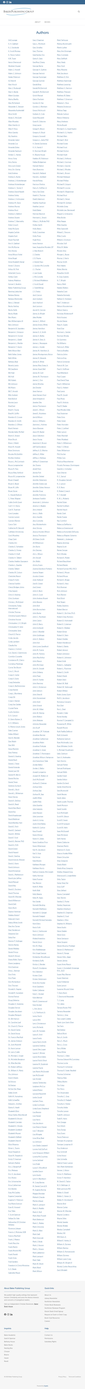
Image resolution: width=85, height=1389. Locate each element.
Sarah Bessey (62, 794)
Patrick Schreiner (63, 362)
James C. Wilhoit (39, 321)
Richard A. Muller (63, 558)
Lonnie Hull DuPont (40, 1149)
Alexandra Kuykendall (16, 110)
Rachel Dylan (62, 502)
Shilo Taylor (61, 879)
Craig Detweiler (14, 682)
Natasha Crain (62, 291)
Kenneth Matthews (40, 909)
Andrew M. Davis (14, 203)
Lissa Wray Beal (38, 1138)
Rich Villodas (62, 554)
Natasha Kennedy (63, 295)
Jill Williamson (38, 543)
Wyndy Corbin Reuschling (66, 1266)
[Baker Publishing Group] (18, 11)
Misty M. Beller (62, 247)
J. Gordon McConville (41, 266)
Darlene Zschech (14, 786)
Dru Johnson (13, 1074)
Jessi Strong (37, 528)
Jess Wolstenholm (39, 524)
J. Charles (36, 255)
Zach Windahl (62, 1270)
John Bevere (37, 602)
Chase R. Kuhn (13, 580)
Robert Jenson (62, 650)
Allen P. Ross (13, 129)
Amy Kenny (12, 162)
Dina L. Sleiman (14, 971)
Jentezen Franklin (39, 498)
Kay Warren (37, 883)
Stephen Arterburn (64, 909)
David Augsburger (15, 815)
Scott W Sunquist (63, 824)
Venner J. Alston (63, 1170)
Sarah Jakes (61, 798)
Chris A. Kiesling (14, 595)
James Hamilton (39, 328)
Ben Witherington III (15, 321)
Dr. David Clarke (14, 1030)
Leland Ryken (37, 1090)
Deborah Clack (13, 919)
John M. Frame (38, 650)
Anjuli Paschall (13, 240)
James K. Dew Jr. (39, 340)
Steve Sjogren (62, 942)
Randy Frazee (62, 517)
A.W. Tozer (12, 59)
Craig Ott (11, 697)
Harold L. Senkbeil (39, 177)
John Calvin (37, 621)
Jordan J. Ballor (38, 768)
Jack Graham (37, 299)
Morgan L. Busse (63, 255)
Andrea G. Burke (14, 177)
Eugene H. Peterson (15, 1200)
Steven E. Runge (63, 953)
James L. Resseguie (40, 343)
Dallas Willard (13, 734)
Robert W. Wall (62, 683)
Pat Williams (61, 343)
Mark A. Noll (37, 1212)
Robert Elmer (62, 632)
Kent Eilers (37, 924)
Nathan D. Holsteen (64, 299)
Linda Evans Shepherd (41, 1108)
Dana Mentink (13, 749)
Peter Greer (61, 421)
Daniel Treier (13, 782)
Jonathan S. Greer (39, 750)
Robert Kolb (61, 661)
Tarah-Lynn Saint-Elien (65, 1022)
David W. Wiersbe (14, 897)
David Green (13, 849)
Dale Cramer (13, 730)
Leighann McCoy (39, 1086)
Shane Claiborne (63, 842)
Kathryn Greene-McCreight (43, 872)
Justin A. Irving (38, 820)
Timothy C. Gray (63, 1096)
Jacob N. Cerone (39, 310)
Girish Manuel (38, 95)
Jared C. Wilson (38, 410)
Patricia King (61, 358)
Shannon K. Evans (63, 850)
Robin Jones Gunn (64, 694)
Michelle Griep (62, 206)
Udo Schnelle (62, 1159)
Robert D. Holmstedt (64, 621)
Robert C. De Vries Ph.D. (66, 613)
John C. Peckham (39, 617)
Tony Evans (61, 1133)
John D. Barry (38, 624)
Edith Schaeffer (14, 1100)
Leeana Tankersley (39, 1083)
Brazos (6, 1355)
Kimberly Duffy (38, 961)
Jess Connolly (38, 521)
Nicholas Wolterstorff (65, 314)
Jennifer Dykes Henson (41, 487)
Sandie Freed (62, 776)
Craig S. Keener (14, 701)
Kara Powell (37, 831)
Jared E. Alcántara (39, 413)
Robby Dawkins (63, 606)
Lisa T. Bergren (38, 1131)
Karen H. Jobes (38, 839)
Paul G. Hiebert (62, 388)
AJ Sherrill (12, 81)
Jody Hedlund (38, 580)
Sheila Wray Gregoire (65, 868)
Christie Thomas (14, 612)
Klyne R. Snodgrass (40, 968)
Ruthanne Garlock (63, 739)
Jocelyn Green (38, 576)
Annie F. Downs (14, 266)
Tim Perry (60, 1089)
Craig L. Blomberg (15, 693)
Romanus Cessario (64, 702)
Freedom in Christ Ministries (18, 1265)
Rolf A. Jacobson (63, 698)
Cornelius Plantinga (15, 664)
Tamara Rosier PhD (64, 1008)
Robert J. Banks (63, 646)
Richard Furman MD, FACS (67, 569)
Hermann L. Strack (39, 218)
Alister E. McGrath (15, 118)
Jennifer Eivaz (38, 491)
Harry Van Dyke (38, 192)
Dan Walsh (12, 741)
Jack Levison (37, 306)
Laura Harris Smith (39, 1042)
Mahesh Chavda (38, 1197)
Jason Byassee (38, 428)
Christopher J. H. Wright (17, 623)
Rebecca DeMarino (64, 524)
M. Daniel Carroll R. (40, 1186)
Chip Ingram (13, 591)
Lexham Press (38, 1101)
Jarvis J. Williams (39, 421)
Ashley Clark (13, 277)
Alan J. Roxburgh (14, 88)
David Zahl (12, 904)
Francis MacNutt (14, 1236)
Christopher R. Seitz (15, 627)
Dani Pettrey (13, 753)
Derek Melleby (13, 949)
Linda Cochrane (38, 1105)
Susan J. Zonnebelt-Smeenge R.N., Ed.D (68, 969)
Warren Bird (61, 1204)
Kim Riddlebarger (39, 950)
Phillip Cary (61, 458)
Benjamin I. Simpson (16, 332)
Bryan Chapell (13, 480)
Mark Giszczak (38, 1238)
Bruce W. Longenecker (16, 476)
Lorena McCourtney (40, 1157)
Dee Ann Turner (14, 926)
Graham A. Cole (39, 114)
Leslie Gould (37, 1097)
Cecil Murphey (13, 535)
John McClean (38, 665)
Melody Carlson (63, 114)
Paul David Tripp (63, 380)
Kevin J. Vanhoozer (40, 931)
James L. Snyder (39, 347)
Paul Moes (61, 399)
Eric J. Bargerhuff (14, 1167)
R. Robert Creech (63, 491)
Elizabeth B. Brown (15, 1119)
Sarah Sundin (62, 809)
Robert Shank (62, 676)
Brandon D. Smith (14, 421)
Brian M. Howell (14, 447)
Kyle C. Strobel (38, 994)
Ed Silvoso (12, 1082)
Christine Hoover (14, 619)
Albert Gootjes (13, 95)
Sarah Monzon (62, 805)
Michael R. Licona (63, 188)
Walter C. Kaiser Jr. (64, 1196)
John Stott (36, 702)
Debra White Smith (15, 923)
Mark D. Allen (37, 1231)
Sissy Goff (60, 887)
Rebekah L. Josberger (65, 539)
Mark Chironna (38, 1227)
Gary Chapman (38, 40)
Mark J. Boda (37, 1242)
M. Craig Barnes (38, 1182)
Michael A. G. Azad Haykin (66, 129)
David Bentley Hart (15, 823)
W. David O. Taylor (64, 1181)
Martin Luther (62, 48)
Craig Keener (13, 690)
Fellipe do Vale (13, 1218)
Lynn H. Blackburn (39, 1179)
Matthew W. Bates (63, 95)
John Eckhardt (38, 628)
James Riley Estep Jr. (40, 365)
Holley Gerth (37, 225)
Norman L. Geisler (64, 332)
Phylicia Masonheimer (65, 462)
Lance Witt (37, 1020)
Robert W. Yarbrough (64, 687)
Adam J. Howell (14, 70)
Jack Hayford (37, 303)
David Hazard (13, 852)
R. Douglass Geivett (64, 480)
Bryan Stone (12, 491)
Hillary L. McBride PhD (41, 221)
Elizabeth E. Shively (15, 1126)
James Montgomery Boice (43, 354)
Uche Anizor (61, 1156)
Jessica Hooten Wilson (41, 532)
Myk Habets (61, 266)
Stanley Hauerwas (63, 905)
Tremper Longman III (64, 1144)
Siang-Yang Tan (62, 883)
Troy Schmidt (62, 1152)
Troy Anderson (62, 1148)
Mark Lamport (38, 1256)
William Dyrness (63, 1255)
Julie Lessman (38, 816)
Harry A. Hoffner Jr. (40, 188)
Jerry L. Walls (37, 513)
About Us (48, 1295)
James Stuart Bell (39, 369)
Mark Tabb (36, 1260)
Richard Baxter (62, 565)
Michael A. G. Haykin (64, 132)
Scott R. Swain (62, 820)
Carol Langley (13, 513)
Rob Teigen (61, 602)
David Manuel (13, 882)
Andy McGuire (13, 229)
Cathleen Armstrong (15, 532)
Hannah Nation (38, 166)
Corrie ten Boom (14, 667)
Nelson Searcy (62, 310)
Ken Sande (37, 901)
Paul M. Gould (62, 395)
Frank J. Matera (14, 1239)
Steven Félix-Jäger (64, 957)
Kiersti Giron (37, 942)
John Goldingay (38, 635)
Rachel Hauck (62, 510)
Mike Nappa (61, 221)
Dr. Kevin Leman (14, 1048)
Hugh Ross (37, 240)
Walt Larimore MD (64, 1189)
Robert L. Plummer (64, 669)
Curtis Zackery (13, 712)
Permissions (49, 1338)
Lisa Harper (37, 1116)
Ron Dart (60, 705)
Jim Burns (36, 547)
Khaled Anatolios (39, 938)
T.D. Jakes (60, 1004)
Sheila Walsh (61, 865)
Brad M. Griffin (13, 413)
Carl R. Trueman (14, 510)
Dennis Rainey (13, 945)
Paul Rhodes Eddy (63, 410)
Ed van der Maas (14, 1089)
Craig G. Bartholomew (16, 686)
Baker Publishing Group (17, 288)
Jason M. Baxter (38, 432)
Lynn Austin (37, 1175)
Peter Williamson (63, 450)
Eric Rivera (12, 1178)
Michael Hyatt (62, 155)
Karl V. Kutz (37, 853)
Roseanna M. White (64, 724)
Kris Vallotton (38, 972)
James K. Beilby (38, 336)
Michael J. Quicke (63, 166)
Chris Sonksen (13, 598)
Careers (47, 1321)
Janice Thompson (39, 406)
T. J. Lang (60, 1000)
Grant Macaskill (38, 118)
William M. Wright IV (64, 1263)
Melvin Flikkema (63, 118)
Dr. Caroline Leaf (14, 1022)
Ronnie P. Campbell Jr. (65, 720)
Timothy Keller (62, 1107)
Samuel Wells (62, 772)
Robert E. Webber (63, 628)
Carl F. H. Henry (14, 506)
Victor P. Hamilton (64, 1178)
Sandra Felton (62, 779)
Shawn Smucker (63, 857)
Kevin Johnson (38, 935)
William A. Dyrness (64, 1244)
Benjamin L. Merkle (15, 343)
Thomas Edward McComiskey (68, 1059)
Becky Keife (12, 310)
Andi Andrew (13, 173)
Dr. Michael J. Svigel (15, 1056)
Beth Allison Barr (14, 351)
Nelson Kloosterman (64, 306)
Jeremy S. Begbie (39, 506)
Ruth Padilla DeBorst (64, 731)
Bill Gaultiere (13, 369)
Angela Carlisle (13, 232)
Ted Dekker (61, 1030)
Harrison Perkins (39, 184)
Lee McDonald (38, 1075)
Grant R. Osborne (39, 121)
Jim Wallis (36, 561)
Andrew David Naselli (16, 192)
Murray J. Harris (63, 258)
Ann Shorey (12, 251)
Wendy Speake (62, 1222)
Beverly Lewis (13, 365)
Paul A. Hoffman (63, 369)
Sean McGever (62, 835)
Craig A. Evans (13, 679)
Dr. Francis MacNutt (15, 1037)
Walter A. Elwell (63, 1193)
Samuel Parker (62, 765)
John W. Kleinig (38, 713)
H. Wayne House (39, 155)
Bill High (11, 373)
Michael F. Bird (62, 140)
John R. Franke (38, 680)
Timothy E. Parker (63, 1104)
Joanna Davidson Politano (42, 569)
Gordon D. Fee (38, 103)
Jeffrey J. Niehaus (39, 458)
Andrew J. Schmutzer (16, 199)
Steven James (62, 961)
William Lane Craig (64, 1259)
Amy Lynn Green (14, 166)
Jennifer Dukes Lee (40, 484)
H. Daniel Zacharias (40, 144)
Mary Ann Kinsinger (64, 51)
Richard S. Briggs (63, 580)
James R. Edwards (39, 358)
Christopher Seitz (14, 631)
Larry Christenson (39, 1023)
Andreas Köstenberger (16, 184)
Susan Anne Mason (64, 964)
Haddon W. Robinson (40, 158)
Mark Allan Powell (39, 1216)
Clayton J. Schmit (14, 649)
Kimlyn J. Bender (39, 964)
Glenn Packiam (38, 99)
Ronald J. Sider (62, 713)
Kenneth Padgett (39, 916)
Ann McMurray (13, 247)
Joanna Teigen (38, 572)
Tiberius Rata (62, 1078)
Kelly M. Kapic (38, 898)
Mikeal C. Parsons (63, 232)
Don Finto (12, 974)
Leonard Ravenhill (39, 1094)
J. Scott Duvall (38, 284)
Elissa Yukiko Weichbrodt (17, 1115)
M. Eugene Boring (39, 1190)
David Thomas (13, 893)
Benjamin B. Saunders (16, 328)
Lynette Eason (38, 1171)
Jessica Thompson (40, 535)
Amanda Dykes (13, 147)
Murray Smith (62, 262)
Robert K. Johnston (64, 658)
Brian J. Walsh (13, 443)
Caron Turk (12, 524)
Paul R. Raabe (62, 406)
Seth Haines (61, 839)
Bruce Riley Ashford (15, 473)
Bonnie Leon (13, 402)
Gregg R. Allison (39, 129)
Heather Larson (38, 206)
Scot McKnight (62, 813)
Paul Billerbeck (62, 373)
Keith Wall (36, 890)
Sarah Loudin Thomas (65, 802)
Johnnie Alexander (40, 724)
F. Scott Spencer (14, 1215)
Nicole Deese (62, 321)
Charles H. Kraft (14, 554)
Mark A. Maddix (38, 1208)
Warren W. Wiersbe (64, 1211)
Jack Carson (37, 295)
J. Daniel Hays (38, 262)
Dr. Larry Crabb (14, 1052)
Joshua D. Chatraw (40, 783)
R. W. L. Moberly (63, 498)
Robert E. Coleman (64, 624)
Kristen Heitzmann (39, 979)
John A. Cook (38, 595)
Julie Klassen (37, 813)
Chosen (7, 1351)
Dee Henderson (14, 930)
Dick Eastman (13, 967)
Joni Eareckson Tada (40, 761)
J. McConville (38, 277)
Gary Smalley (37, 48)
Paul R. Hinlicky (63, 402)
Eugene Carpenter (15, 1196)
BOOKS (47, 22)
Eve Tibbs (11, 1211)
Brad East (11, 406)
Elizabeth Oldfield (14, 1137)
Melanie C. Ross (63, 103)
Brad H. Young (13, 410)
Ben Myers (12, 317)
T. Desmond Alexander (65, 997)
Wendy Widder (62, 1226)
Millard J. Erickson (64, 240)
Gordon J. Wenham (40, 107)
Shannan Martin (63, 846)
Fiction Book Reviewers (53, 1305)
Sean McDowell (63, 831)
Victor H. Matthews (64, 1174)
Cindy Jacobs (13, 638)
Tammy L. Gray (62, 1015)
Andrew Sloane (14, 218)
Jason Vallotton (38, 436)
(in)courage (12, 40)
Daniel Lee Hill (13, 771)
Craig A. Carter (13, 675)
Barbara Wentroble (15, 299)
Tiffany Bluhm (62, 1082)
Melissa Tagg (61, 110)
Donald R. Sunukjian (15, 993)
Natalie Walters (62, 288)
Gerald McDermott (40, 88)
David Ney (12, 886)
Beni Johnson (13, 325)
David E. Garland (14, 830)
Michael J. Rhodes (64, 169)
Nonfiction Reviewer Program (55, 1308)
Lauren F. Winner (39, 1053)
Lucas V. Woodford (40, 1168)
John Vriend (37, 705)
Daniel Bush (12, 760)
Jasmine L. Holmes (40, 425)
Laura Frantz (37, 1038)
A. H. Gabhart (13, 44)
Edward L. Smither (15, 1104)
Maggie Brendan (39, 1194)
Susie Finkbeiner (63, 982)
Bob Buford (12, 399)
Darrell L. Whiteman (15, 793)
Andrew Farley (13, 195)
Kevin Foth (37, 927)
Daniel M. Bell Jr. (14, 775)
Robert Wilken (62, 691)
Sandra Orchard (63, 783)
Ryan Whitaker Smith (64, 746)
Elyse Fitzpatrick (14, 1152)
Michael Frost (62, 147)
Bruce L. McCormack (16, 462)
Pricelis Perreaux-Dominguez (68, 465)
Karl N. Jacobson (39, 850)
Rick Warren (61, 595)
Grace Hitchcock (39, 110)
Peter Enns (61, 417)
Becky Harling (13, 306)
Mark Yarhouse (62, 40)
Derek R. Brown (14, 956)
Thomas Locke (62, 1063)
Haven (6, 1358)
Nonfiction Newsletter (52, 1301)
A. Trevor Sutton (14, 55)
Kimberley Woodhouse (41, 957)
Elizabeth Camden (15, 1122)
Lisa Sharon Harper (40, 1127)
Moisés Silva (61, 251)
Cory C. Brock (13, 671)
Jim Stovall (37, 558)
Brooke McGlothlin (15, 454)
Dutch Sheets (13, 1078)
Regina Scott (61, 547)
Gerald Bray (37, 84)
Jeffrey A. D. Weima (40, 450)
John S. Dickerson (39, 687)
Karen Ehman (38, 835)
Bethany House (9, 1342)
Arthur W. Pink (13, 269)
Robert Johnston (63, 654)
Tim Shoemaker (63, 1093)
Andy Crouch (13, 225)
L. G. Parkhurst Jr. (39, 1012)
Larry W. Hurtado (39, 1031)
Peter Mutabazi (62, 439)
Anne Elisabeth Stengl (16, 262)
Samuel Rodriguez (64, 768)
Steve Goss (61, 935)
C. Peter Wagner (14, 498)
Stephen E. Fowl (63, 916)
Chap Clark (12, 539)
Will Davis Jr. (61, 1237)
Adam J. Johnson (14, 73)
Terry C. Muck (62, 1041)
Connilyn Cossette (15, 656)
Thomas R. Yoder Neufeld (66, 1070)
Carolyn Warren (14, 521)
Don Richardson (14, 982)
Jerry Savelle (37, 517)
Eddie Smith (12, 1093)
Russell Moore (62, 728)
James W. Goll (38, 373)
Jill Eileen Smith (38, 539)
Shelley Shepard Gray (65, 872)
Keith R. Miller (38, 887)
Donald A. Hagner (14, 989)
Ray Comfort (62, 521)
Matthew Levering (63, 84)
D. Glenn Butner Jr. (15, 719)
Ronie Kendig (62, 717)
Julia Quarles (37, 805)
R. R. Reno (61, 487)
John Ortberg (38, 672)
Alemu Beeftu (13, 99)
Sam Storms (61, 761)
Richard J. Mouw (63, 572)
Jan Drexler (37, 388)
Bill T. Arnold (13, 391)
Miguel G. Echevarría (64, 214)
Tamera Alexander (63, 1011)
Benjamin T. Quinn (15, 347)
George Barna (38, 66)
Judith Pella (37, 802)
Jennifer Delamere (40, 480)
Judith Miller (37, 798)
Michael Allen (62, 136)
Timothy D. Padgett (64, 1100)
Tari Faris (60, 1026)
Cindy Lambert (13, 642)
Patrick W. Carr (62, 365)
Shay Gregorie (62, 861)
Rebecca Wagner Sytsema (66, 535)
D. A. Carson (13, 716)
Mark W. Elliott (38, 1264)
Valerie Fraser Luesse (65, 1163)
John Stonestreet (39, 698)
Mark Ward (37, 1268)
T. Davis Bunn (62, 993)
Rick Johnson (62, 591)
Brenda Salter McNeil (16, 432)
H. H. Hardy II (37, 147)
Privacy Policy (62, 1376)
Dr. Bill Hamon (13, 1019)
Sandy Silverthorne (64, 787)
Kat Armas (36, 857)
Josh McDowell (38, 779)
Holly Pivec (37, 236)
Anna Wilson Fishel (15, 255)
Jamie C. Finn (38, 380)
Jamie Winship (38, 384)
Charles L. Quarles (15, 565)
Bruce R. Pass (13, 469)
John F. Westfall (38, 632)
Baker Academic (9, 1335)
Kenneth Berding (39, 905)
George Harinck (39, 73)
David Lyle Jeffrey (14, 878)
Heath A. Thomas (39, 195)
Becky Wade (13, 314)
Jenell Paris (37, 469)
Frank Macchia (13, 1243)
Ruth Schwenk (62, 735)
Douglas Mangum (14, 1015)
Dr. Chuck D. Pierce (15, 1026)
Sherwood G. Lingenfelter (66, 876)
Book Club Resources (52, 1318)
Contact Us (49, 1335)
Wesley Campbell (63, 1230)
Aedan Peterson (14, 77)
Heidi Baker (37, 210)
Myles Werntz (62, 269)
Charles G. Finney (14, 550)
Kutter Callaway (38, 990)
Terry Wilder (61, 1048)
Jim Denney (37, 550)
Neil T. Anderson (63, 303)
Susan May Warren (64, 974)
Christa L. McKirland (15, 602)
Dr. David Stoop (14, 1034)
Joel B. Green (38, 584)
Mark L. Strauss (38, 1249)
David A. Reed (13, 804)
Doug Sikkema (13, 1000)
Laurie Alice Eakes (39, 1057)
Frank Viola (12, 1258)
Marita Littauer (38, 1201)
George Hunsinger (39, 77)
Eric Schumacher (14, 1181)
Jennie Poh (37, 473)
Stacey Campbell (63, 894)
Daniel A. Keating (14, 756)
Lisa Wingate (37, 1134)
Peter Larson (61, 432)
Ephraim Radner (14, 1163)
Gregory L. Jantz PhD (41, 140)
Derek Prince (13, 952)
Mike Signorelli (62, 229)
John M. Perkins (39, 654)
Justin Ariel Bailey (39, 824)
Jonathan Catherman (40, 739)
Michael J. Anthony (64, 158)
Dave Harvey (13, 797)
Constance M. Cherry (16, 660)
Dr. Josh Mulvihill (14, 1045)
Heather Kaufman (39, 203)
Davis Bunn (12, 908)
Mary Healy (61, 62)
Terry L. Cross (62, 1045)
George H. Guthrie (39, 70)
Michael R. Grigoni (64, 184)
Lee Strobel (37, 1079)
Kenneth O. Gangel (40, 913)
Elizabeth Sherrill (14, 1141)
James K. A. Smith (39, 332)
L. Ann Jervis (37, 1009)
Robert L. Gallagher (64, 665)
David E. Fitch (13, 827)
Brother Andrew (14, 458)
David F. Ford (13, 838)
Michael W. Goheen (64, 203)
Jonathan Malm (38, 742)
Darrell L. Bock (13, 790)
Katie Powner (38, 879)
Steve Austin (61, 927)
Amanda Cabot (13, 140)
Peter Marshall (62, 436)
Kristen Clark (37, 975)
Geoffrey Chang (39, 62)
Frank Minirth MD (14, 1251)
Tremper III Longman (64, 1141)
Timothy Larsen (63, 1111)
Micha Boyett (62, 125)
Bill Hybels (12, 380)
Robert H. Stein (62, 635)
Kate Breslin (37, 861)
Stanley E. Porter (63, 901)
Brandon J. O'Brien (15, 425)
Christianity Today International (14, 607)
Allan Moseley (13, 121)
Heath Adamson (39, 199)
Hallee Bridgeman (39, 162)
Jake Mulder (37, 317)
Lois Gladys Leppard (40, 1145)
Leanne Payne (38, 1068)
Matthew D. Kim (63, 77)
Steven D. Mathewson (65, 950)
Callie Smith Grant (15, 502)
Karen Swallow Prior (40, 842)
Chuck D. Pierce (14, 634)
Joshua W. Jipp (38, 794)
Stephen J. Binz (62, 920)
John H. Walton (38, 639)
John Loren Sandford (40, 646)
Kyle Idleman (37, 998)
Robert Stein (61, 680)
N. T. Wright (61, 280)
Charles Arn (12, 543)
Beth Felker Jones (15, 354)
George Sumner (39, 81)
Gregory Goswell (39, 136)
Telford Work (62, 1034)
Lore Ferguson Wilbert (41, 1153)
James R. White (38, 362)
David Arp (12, 812)
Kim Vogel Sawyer (39, 953)
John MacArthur (39, 658)
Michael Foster (62, 144)
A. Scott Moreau (14, 51)
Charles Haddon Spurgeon (18, 561)
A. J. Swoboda (13, 48)
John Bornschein (39, 609)
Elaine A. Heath (13, 1107)
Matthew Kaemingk (64, 81)
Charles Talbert (13, 569)
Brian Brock (12, 439)
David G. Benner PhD (16, 841)
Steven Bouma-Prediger (66, 946)
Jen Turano (37, 465)
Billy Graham (13, 395)
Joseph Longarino (39, 772)
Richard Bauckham (64, 561)
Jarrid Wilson (37, 417)
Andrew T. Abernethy (16, 221)
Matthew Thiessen (63, 92)
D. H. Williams (13, 723)
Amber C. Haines (14, 155)
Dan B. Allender (14, 738)
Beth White (12, 358)
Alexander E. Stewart (16, 107)
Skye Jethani (61, 890)
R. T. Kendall (61, 495)
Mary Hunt (61, 66)
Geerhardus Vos (39, 55)
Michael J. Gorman (64, 162)
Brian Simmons (14, 450)
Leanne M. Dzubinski (40, 1064)
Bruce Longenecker (15, 465)
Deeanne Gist (13, 934)
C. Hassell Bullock (15, 495)
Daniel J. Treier (13, 764)
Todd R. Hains (62, 1119)
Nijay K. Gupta (62, 325)
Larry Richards (38, 1027)
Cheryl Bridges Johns (16, 587)
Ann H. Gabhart (14, 243)
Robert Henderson (64, 643)
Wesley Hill (61, 1233)
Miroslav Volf (62, 243)
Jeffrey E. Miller (38, 454)
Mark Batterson (38, 1219)
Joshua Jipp (37, 791)
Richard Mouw (62, 576)
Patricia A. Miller (63, 347)
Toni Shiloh (61, 1126)
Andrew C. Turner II (15, 188)
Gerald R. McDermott (41, 92)
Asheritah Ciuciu (14, 273)
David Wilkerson (14, 900)
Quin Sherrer (62, 473)
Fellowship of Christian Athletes (17, 1223)
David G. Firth (13, 845)
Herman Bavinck (39, 214)
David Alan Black (14, 808)
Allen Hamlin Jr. (14, 125)
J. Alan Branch (38, 251)
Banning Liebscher (15, 291)
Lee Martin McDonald (41, 1072)
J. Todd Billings (38, 288)
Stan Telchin (61, 898)
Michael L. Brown (63, 173)
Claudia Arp (12, 645)
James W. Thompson (40, 377)
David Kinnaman (14, 871)
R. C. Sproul (61, 476)
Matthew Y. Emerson (64, 99)
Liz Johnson (37, 1142)
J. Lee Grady (37, 273)
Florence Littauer (14, 1228)
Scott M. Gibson (63, 816)
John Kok (36, 643)
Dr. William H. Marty (15, 1070)
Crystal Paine (13, 708)
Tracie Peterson (63, 1137)
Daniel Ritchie (13, 778)
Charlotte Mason (14, 576)
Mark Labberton (38, 1253)
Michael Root (62, 195)
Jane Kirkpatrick (39, 399)
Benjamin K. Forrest (15, 336)
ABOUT (37, 22)
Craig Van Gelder (14, 704)
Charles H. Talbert (15, 558)
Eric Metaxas (13, 1170)
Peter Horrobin (62, 425)
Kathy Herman (38, 876)
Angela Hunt (12, 236)
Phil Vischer (61, 454)
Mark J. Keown (38, 1245)
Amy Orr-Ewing (14, 169)
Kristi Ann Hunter (39, 983)
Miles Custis (61, 236)
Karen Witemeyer (39, 846)
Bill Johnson (12, 384)
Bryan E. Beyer (13, 484)
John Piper (37, 676)
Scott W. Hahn (62, 828)
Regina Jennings (63, 543)
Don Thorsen (13, 986)
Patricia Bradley (63, 351)
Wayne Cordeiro (63, 1215)
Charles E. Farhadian (15, 547)
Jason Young (37, 439)
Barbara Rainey (13, 295)
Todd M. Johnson (63, 1115)
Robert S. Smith (63, 672)
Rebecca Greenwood (65, 528)
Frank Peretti (13, 1254)
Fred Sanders (13, 1262)
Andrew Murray (14, 206)
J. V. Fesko (36, 291)
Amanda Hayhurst (14, 151)
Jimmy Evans (37, 565)
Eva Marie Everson (15, 1204)
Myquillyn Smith (63, 273)
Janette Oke (37, 402)
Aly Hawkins (12, 136)
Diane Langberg (14, 963)
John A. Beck (37, 591)
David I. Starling (14, 856)
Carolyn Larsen (13, 517)
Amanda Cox (13, 144)
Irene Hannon (38, 243)
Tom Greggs (61, 1122)
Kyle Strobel (37, 1005)
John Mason (37, 661)
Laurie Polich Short (40, 1060)
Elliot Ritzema (13, 1144)
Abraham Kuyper (14, 66)
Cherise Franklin (14, 584)
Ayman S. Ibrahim (14, 284)
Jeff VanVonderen (39, 447)
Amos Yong (12, 158)
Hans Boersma (38, 169)
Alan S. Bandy (13, 92)
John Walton (37, 717)
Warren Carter (62, 1207)
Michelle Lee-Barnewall (66, 210)
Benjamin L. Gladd (15, 340)
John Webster (38, 720)
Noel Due (60, 328)
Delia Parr (12, 937)
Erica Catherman (14, 1185)
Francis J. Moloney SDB (17, 1232)
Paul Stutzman (62, 413)
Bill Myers (12, 388)
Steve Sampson (63, 938)
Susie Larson (61, 986)
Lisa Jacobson (38, 1123)
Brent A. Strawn (14, 436)
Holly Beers (37, 229)
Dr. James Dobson (15, 1041)
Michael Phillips (63, 181)
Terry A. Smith (62, 1037)
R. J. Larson (61, 484)
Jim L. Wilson (38, 554)
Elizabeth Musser (14, 1133)
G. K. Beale (12, 1269)
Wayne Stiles (61, 1218)
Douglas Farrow (14, 1008)
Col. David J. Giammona (17, 653)
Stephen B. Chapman (65, 913)
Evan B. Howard (14, 1207)
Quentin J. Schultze (64, 469)
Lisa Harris (36, 1120)
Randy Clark (61, 513)
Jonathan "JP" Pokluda (41, 731)
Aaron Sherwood (14, 62)
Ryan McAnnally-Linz (65, 742)
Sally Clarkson (62, 754)
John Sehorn (37, 691)
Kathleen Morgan (39, 865)
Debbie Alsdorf (13, 915)
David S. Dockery (14, 889)
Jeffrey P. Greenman (40, 462)
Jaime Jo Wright (39, 314)
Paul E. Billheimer (63, 384)
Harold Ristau (38, 181)
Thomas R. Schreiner (65, 1067)
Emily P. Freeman (14, 1159)
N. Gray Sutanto (63, 277)
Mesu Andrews (62, 121)
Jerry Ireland (37, 510)
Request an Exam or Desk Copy (56, 1315)
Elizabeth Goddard (15, 1130)
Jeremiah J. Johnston (41, 502)
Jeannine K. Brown (40, 443)
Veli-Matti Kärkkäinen (65, 1167)
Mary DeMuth (62, 59)
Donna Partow (13, 997)
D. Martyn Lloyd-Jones (16, 727)
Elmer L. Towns (14, 1148)
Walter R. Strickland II (65, 1200)
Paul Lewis (61, 391)
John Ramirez (38, 683)
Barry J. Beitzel (13, 303)
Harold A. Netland (39, 173)
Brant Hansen (13, 428)
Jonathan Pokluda (39, 746)
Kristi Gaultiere (38, 987)
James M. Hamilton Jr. (41, 351)
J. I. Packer (37, 269)
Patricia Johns (62, 354)
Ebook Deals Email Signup (54, 1311)
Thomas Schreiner (64, 1074)
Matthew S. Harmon (64, 88)
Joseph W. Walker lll (40, 776)
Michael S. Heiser (63, 199)
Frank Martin (13, 1247)
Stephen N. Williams (64, 924)
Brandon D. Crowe (15, 417)
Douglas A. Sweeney (16, 1004)
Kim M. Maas (37, 946)
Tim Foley (60, 1085)
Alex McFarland (14, 103)
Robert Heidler (62, 639)
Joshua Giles (37, 787)
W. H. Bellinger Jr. (63, 1185)
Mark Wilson (37, 1271)
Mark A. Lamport (39, 1205)
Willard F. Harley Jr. (64, 1241)
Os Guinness (61, 340)
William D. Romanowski (66, 1252)
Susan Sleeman (62, 978)
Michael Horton (63, 151)
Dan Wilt (11, 745)
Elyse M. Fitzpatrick (15, 1156)
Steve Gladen (62, 931)
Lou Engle (36, 1164)
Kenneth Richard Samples (42, 920)
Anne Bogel (12, 258)
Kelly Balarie (37, 894)
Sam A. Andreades (63, 757)
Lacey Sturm (37, 1016)
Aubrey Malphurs (14, 280)
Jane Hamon (37, 391)
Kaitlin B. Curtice (39, 828)
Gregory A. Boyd (39, 132)
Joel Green (37, 587)
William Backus (62, 1248)
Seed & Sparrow (9, 1338)
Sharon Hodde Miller (64, 853)
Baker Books (8, 1345)
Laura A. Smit (37, 1035)
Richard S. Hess (63, 584)
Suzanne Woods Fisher (65, 989)
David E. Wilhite (14, 834)
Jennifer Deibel (38, 476)
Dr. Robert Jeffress (15, 1067)
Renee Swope (62, 550)
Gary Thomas (38, 51)
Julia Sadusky (37, 809)
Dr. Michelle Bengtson (16, 1059)
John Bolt (36, 606)
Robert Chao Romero (65, 617)
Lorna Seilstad (38, 1160)
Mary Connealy (62, 55)
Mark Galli (36, 1234)
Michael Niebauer (63, 177)
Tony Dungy (61, 1130)
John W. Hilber (38, 709)
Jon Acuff (36, 728)
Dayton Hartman (14, 912)
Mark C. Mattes (38, 1223)
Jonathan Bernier (39, 735)
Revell (6, 1361)
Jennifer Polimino (39, 495)
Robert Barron (62, 609)
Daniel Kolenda (14, 767)
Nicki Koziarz (62, 317)
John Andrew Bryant (40, 598)
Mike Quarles (62, 225)
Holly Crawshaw (39, 232)
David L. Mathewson (15, 875)
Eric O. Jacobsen (14, 1174)
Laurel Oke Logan (39, 1049)
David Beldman (14, 819)
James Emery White (40, 325)
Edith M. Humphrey (15, 1096)
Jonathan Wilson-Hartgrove (43, 757)
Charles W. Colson (15, 572)
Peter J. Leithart (63, 428)
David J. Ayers (13, 863)
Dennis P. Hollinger (15, 941)
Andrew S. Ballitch (15, 214)
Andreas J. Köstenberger (17, 181)
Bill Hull (11, 377)
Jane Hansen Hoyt (39, 395)
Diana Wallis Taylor (15, 960)
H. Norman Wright (39, 151)
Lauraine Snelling (39, 1046)
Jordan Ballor (38, 765)
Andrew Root (13, 210)
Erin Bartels (12, 1189)
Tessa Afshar (61, 1052)
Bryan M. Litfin (13, 487)
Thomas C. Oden (63, 1056)
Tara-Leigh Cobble (64, 1019)
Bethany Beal (13, 362)
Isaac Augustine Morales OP (43, 247)
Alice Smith (12, 114)
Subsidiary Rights (50, 1342)
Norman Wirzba (63, 336)
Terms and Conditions (75, 1376)
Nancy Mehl (61, 284)
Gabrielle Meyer (14, 1273)
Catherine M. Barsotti (16, 528)
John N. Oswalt (38, 669)
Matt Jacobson (62, 73)
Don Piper (12, 978)
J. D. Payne (37, 258)
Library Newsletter (51, 1298)
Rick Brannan (62, 587)
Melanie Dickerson (64, 107)
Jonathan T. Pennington (41, 754)
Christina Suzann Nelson (17, 616)
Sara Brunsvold (62, 791)
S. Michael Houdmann (65, 750)
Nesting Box (8, 1348)
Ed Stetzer (12, 1085)
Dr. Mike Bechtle (14, 1063)
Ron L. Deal (61, 709)
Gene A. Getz (37, 59)
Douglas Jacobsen (15, 1011)
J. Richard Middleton (40, 280)
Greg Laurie (37, 125)
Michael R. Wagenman (65, 192)
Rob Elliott (61, 598)
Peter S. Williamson (64, 443)
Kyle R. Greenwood (40, 1001)
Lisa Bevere (37, 1112)
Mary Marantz (62, 70)
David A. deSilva (14, 801)
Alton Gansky (13, 132)
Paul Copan (61, 377)
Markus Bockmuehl (64, 44)
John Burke (37, 613)
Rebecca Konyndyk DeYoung (67, 532)
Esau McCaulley (14, 1193)
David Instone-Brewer (16, 860)
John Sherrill (37, 694)
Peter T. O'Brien (63, 447)
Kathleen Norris (38, 868)
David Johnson (13, 867)
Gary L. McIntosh (39, 44)
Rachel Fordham (63, 506)
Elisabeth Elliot (13, 1111)
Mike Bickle (61, 218)
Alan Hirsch (12, 84)
